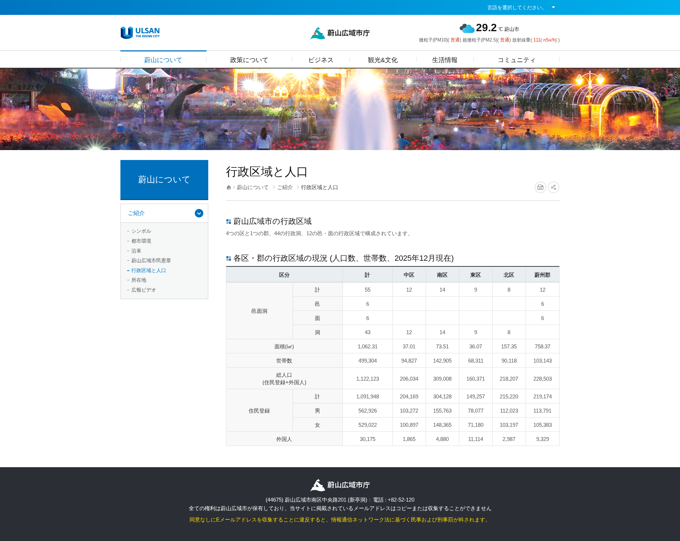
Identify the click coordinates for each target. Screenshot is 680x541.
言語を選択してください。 (517, 7)
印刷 (540, 187)
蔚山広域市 (140, 32)
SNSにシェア (554, 187)
